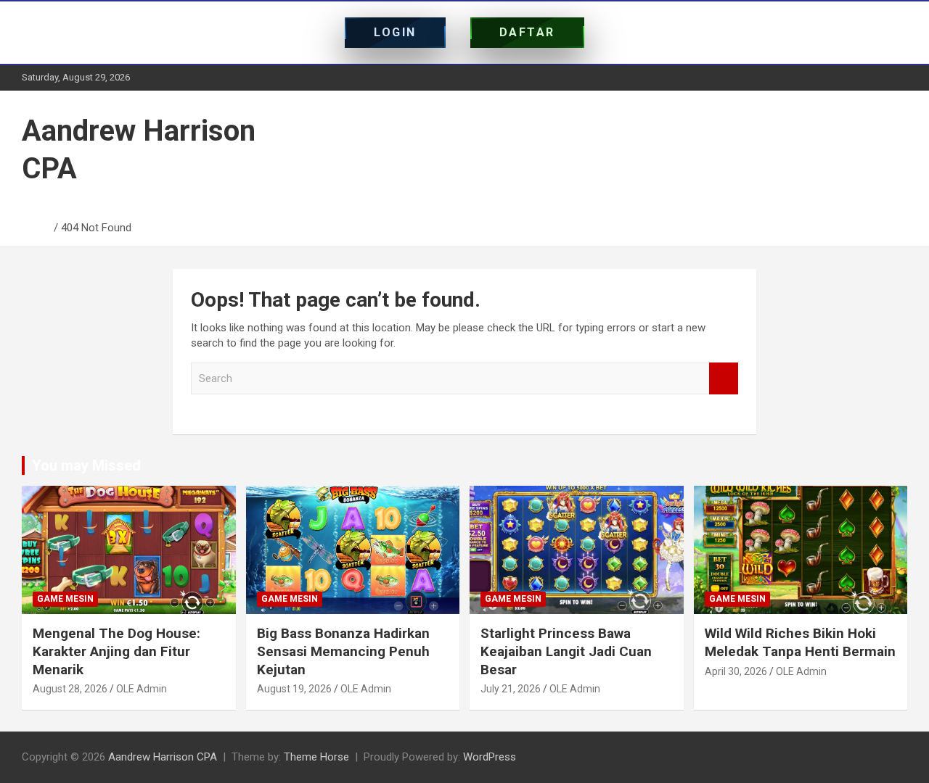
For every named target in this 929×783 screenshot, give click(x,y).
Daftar (527, 32)
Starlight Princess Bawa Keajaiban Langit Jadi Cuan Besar (566, 651)
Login (395, 32)
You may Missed (86, 465)
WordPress (489, 756)
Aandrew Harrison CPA (162, 756)
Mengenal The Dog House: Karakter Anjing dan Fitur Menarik (116, 651)
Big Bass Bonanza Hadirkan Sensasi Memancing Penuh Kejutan (343, 651)
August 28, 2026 (70, 689)
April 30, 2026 (736, 671)
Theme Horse (316, 756)
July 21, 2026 (510, 689)
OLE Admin (141, 689)
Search (723, 378)
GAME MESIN (65, 599)
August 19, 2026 (294, 689)
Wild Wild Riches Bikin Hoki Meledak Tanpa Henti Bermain (800, 642)
